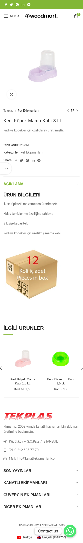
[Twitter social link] (11, 5)
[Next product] (77, 111)
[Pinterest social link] (17, 5)
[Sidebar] (6, 168)
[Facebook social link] (5, 5)
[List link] (41, 450)
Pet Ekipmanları (28, 110)
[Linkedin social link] (23, 5)
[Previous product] (68, 111)
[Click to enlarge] (11, 94)
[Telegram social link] (29, 5)
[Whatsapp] (70, 531)
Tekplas (8, 110)
